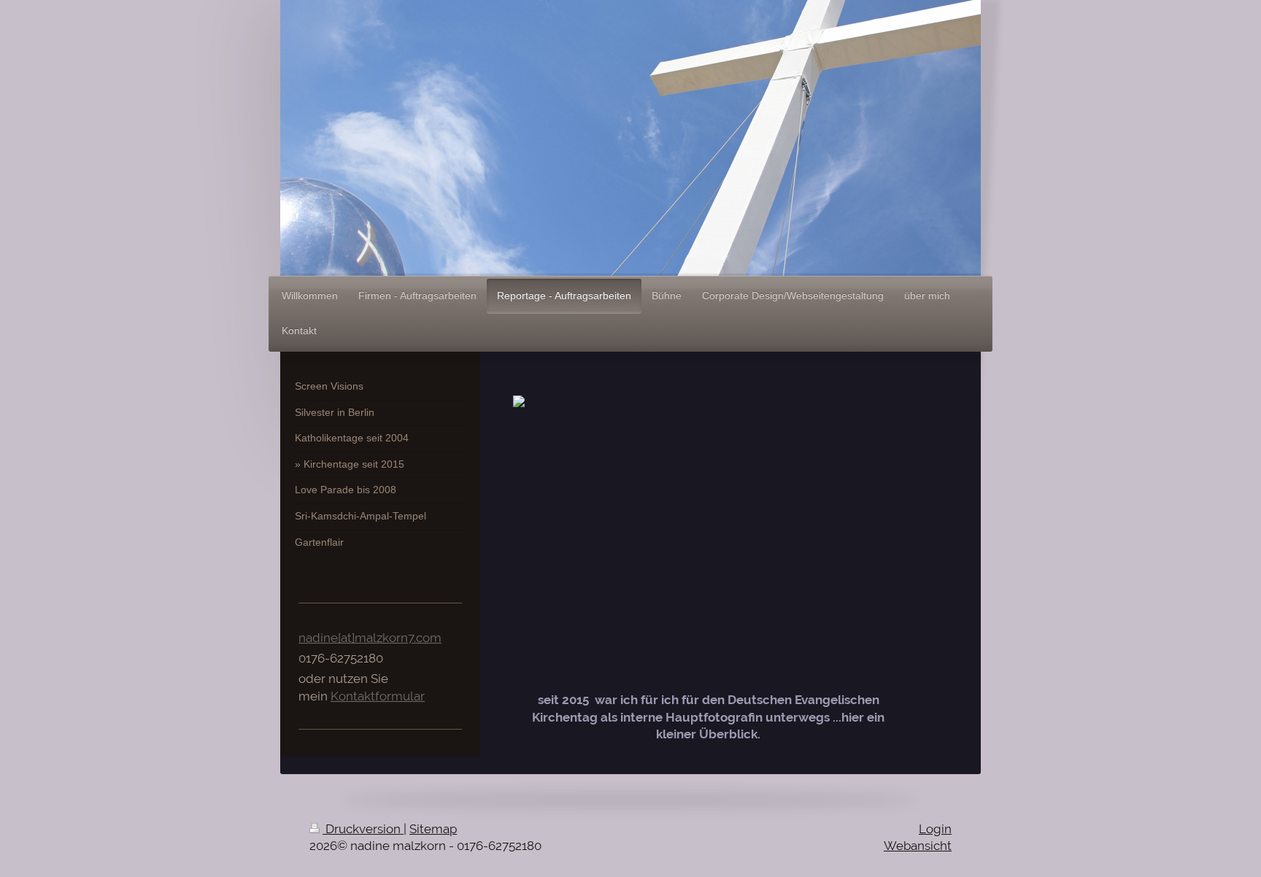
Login (935, 829)
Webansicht (918, 845)
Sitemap (433, 829)
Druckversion (363, 829)
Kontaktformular (378, 696)
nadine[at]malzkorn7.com (369, 637)
